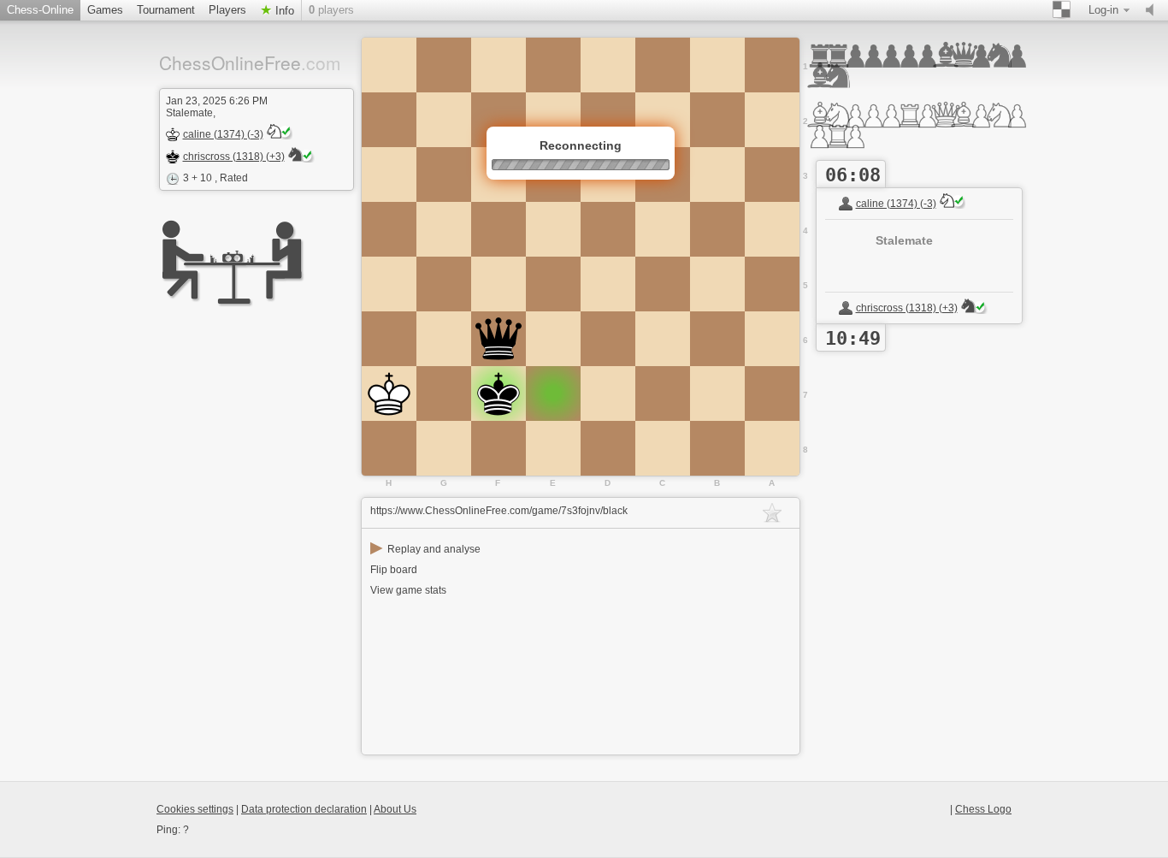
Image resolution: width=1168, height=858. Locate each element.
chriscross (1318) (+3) (234, 157)
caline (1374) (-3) (223, 134)
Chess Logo (983, 809)
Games (105, 9)
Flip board (393, 570)
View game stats (408, 590)
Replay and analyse (425, 549)
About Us (395, 809)
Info (283, 10)
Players (227, 9)
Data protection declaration (304, 809)
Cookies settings (194, 809)
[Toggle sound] (1153, 10)
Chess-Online (40, 9)
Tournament (166, 9)
